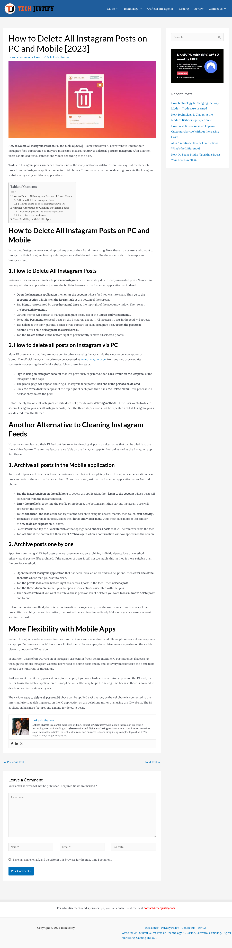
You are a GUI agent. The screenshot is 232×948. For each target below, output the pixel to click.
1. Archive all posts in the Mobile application (40, 211)
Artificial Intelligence (160, 8)
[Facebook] (11, 744)
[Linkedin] (16, 744)
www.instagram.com (93, 359)
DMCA (202, 927)
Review (198, 8)
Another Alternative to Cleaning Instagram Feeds (41, 207)
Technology (131, 8)
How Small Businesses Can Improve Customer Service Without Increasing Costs (195, 131)
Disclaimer (151, 927)
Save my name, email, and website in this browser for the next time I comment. (62, 859)
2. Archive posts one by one (32, 215)
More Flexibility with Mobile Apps (32, 219)
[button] (116, 9)
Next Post (153, 762)
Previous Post (14, 762)
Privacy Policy (170, 927)
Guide (111, 8)
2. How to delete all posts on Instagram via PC (41, 203)
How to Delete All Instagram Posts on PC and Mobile (42, 196)
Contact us (215, 8)
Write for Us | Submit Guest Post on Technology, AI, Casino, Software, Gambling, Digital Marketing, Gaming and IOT (176, 935)
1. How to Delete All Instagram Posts (35, 200)
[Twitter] (21, 744)
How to (38, 57)
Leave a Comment (19, 57)
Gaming (184, 8)
